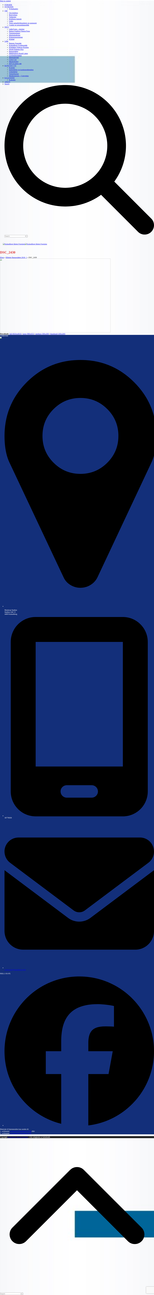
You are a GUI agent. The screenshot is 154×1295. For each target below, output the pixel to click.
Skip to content (5, 1)
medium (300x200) (42, 334)
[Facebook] (79, 1125)
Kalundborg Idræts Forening (18, 1137)
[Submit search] (27, 236)
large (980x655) (28, 334)
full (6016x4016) (15, 334)
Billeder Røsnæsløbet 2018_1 (16, 257)
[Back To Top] (77, 1292)
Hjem (2, 257)
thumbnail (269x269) (57, 334)
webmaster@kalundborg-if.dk (15, 970)
